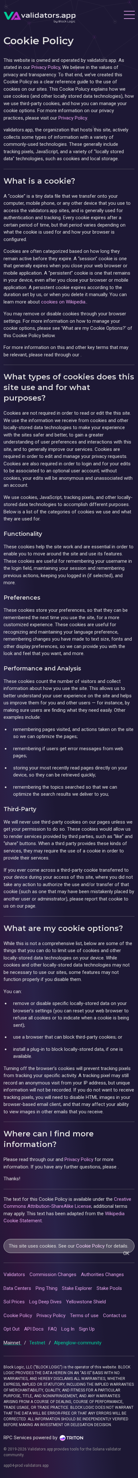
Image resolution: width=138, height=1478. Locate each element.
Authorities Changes (102, 1274)
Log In (67, 1329)
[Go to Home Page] (40, 16)
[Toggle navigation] (129, 15)
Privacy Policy (45, 67)
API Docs (34, 1329)
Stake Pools (109, 1288)
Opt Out (12, 1329)
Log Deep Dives (45, 1302)
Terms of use (84, 1315)
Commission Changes (53, 1274)
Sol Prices (14, 1302)
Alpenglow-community (77, 1343)
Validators (14, 1274)
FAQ (52, 1329)
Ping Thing (46, 1288)
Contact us (114, 1315)
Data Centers (17, 1288)
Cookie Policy (90, 1246)
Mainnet (13, 1343)
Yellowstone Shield (86, 1302)
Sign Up (87, 1329)
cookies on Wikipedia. (63, 302)
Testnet (38, 1343)
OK (126, 1253)
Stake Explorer (77, 1288)
